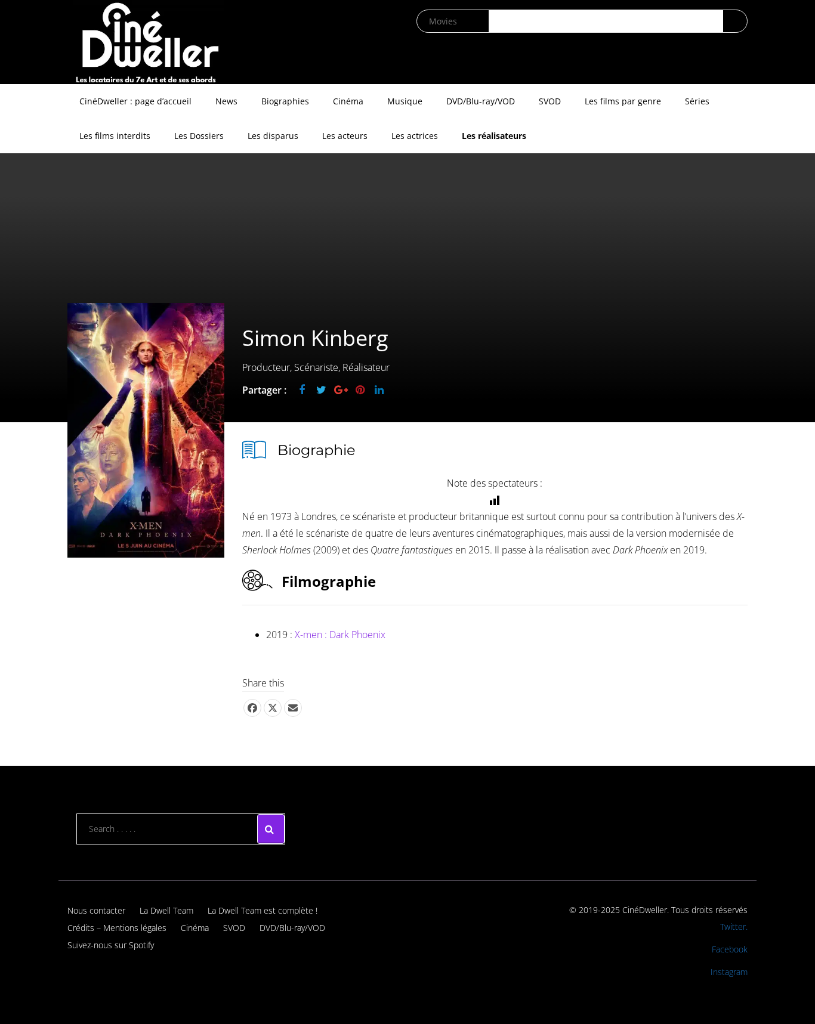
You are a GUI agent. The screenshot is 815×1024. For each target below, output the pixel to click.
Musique (404, 101)
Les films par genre (623, 101)
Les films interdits (114, 135)
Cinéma (348, 101)
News (226, 101)
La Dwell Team (166, 910)
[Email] (293, 708)
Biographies (285, 101)
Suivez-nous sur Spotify (110, 945)
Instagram (729, 971)
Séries (697, 101)
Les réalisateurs (494, 135)
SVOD (550, 101)
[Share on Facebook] (252, 708)
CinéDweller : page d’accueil (135, 101)
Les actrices (414, 135)
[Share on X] (273, 708)
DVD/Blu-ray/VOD (480, 101)
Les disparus (273, 135)
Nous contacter (96, 910)
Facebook (730, 949)
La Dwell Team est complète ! (262, 910)
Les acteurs (345, 135)
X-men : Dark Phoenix (340, 634)
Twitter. (734, 926)
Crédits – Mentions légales (116, 927)
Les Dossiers (199, 135)
